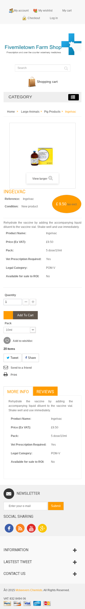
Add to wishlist (22, 341)
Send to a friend (21, 367)
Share (31, 358)
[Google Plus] (42, 529)
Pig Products (52, 111)
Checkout (34, 18)
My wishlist (45, 10)
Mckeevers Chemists (29, 590)
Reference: (12, 199)
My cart (67, 10)
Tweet (13, 358)
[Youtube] (31, 529)
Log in (54, 18)
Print (14, 374)
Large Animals (30, 111)
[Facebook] (9, 529)
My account (21, 10)
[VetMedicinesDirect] (42, 46)
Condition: (11, 206)
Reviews (45, 391)
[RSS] (20, 529)
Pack (8, 323)
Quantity (10, 295)
